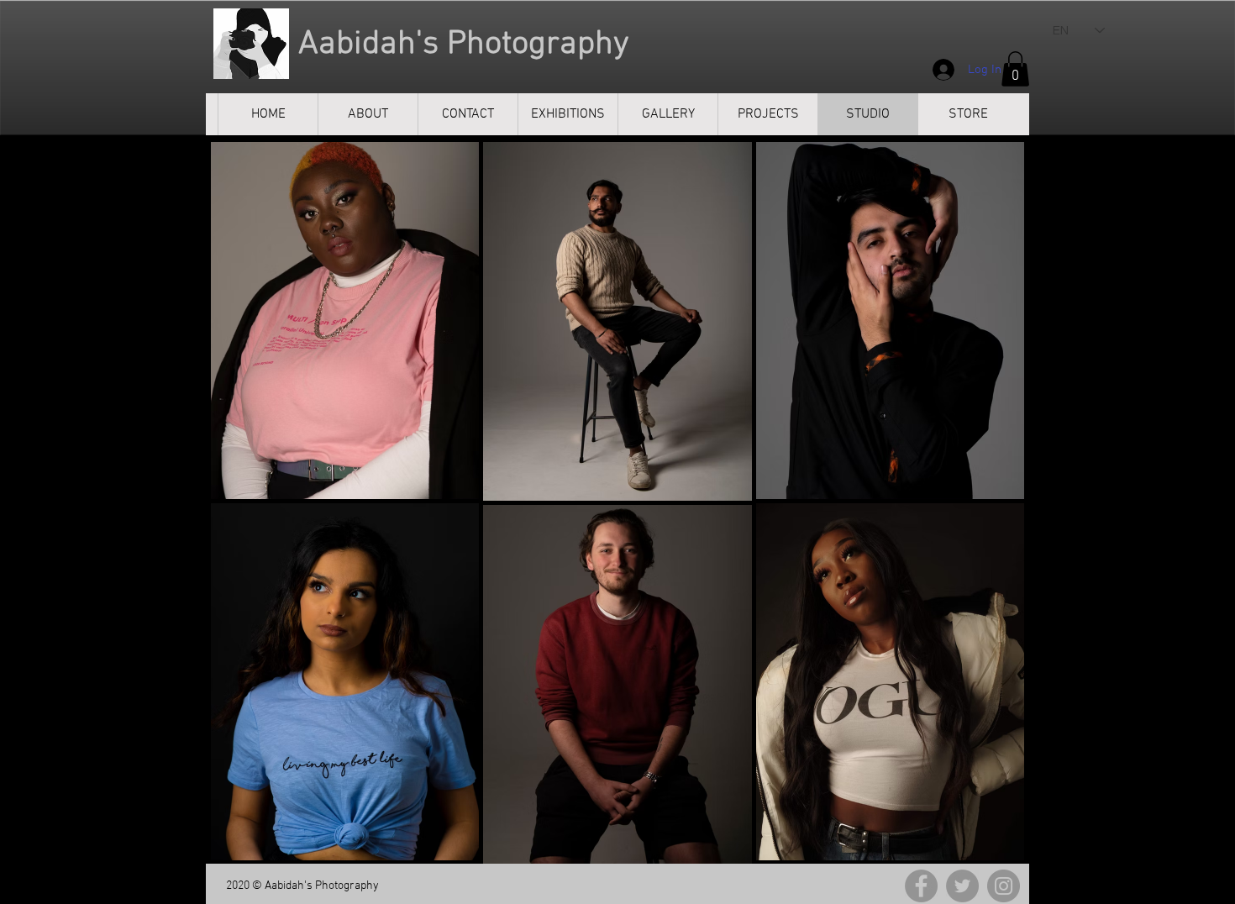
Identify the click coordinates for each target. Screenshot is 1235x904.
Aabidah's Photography (459, 44)
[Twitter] (962, 886)
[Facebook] (921, 886)
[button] (1015, 69)
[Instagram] (1003, 886)
